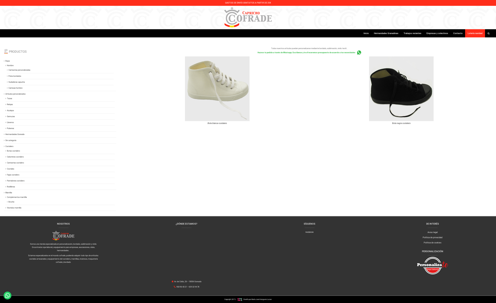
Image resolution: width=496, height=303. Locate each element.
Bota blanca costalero (217, 123)
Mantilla (8, 193)
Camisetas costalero (15, 163)
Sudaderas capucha (17, 82)
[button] (489, 33)
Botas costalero (13, 151)
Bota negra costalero (401, 123)
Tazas (9, 98)
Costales (10, 169)
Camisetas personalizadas (19, 70)
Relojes (10, 104)
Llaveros (10, 122)
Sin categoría (10, 140)
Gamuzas (11, 116)
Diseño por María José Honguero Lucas (257, 299)
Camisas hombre (15, 88)
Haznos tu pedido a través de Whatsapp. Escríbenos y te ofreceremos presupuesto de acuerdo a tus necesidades (307, 52)
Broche (11, 202)
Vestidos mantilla (14, 208)
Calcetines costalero (15, 157)
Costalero (9, 146)
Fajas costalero (13, 175)
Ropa (7, 61)
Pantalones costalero (16, 181)
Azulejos (10, 110)
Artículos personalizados (15, 94)
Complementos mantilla (17, 197)
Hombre (10, 65)
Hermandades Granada (14, 134)
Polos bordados (15, 76)
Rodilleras (11, 187)
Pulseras (10, 128)
